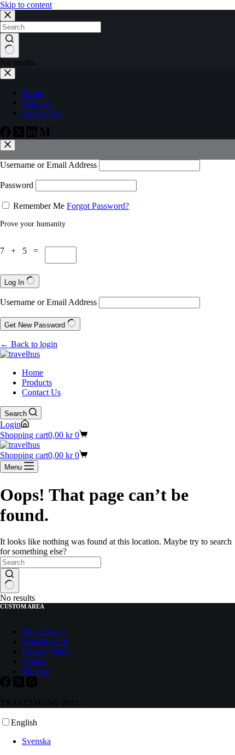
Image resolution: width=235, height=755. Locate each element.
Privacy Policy (47, 651)
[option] (128, 741)
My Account (43, 631)
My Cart (36, 671)
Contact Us (41, 392)
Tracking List (45, 641)
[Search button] (9, 580)
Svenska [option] (36, 741)
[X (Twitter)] (19, 684)
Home (32, 372)
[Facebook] (6, 684)
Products (37, 382)
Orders (33, 661)
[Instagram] (31, 684)
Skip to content (26, 4)
